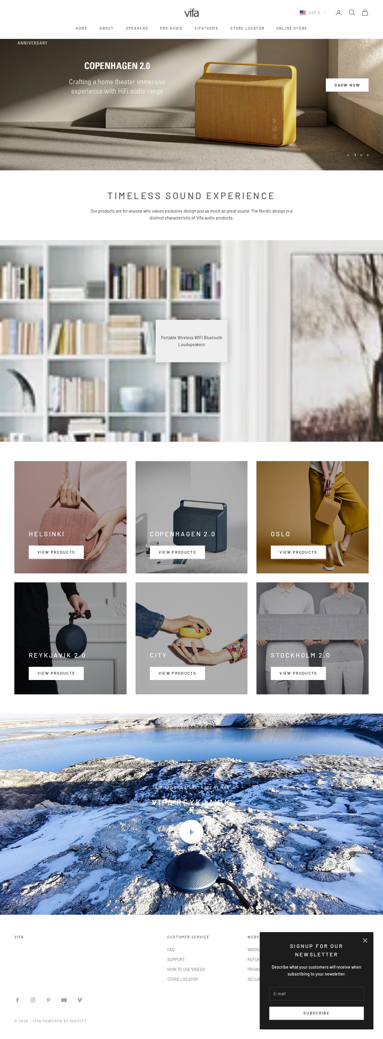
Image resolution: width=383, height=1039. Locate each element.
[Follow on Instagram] (33, 1000)
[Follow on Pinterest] (48, 1000)
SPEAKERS (137, 28)
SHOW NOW (347, 94)
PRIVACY (255, 969)
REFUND (255, 959)
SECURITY (256, 979)
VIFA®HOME (206, 28)
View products (56, 552)
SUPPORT (176, 959)
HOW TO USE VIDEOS (186, 969)
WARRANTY (258, 949)
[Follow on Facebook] (17, 1000)
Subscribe (316, 1013)
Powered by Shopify (65, 1021)
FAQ (170, 949)
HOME (82, 28)
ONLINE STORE (291, 28)
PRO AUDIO (171, 28)
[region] (191, 85)
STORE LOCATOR (247, 28)
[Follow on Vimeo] (80, 1000)
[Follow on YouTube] (64, 1000)
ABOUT (107, 28)
